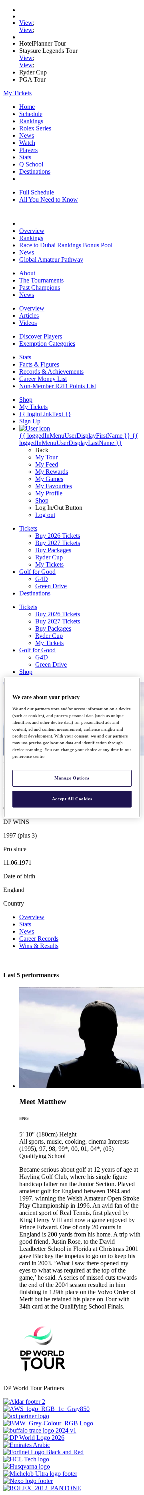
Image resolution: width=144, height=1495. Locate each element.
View (26, 22)
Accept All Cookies (72, 798)
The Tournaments (41, 280)
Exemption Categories (47, 343)
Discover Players (40, 336)
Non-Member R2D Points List (57, 386)
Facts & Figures (39, 364)
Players (28, 149)
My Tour (46, 457)
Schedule (30, 113)
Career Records (38, 938)
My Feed (46, 464)
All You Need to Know (48, 199)
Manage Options (72, 778)
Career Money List (43, 378)
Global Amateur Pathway (51, 259)
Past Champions (39, 287)
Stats (25, 157)
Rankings (31, 121)
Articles (29, 315)
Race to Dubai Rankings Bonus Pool (65, 245)
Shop (41, 500)
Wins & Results (38, 945)
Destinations (34, 171)
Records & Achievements (51, 371)
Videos (28, 322)
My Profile (48, 493)
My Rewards (51, 471)
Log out (45, 514)
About (27, 273)
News (26, 135)
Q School (31, 164)
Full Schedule (36, 192)
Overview (31, 230)
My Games (49, 478)
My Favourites (53, 486)
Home (27, 106)
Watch (27, 142)
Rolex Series (35, 128)
